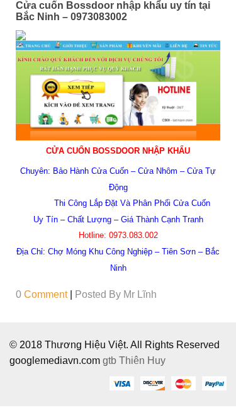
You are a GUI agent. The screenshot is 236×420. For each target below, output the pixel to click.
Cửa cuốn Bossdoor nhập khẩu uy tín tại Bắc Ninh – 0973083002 (113, 11)
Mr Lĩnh (140, 294)
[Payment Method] (121, 382)
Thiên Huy (142, 360)
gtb (111, 360)
